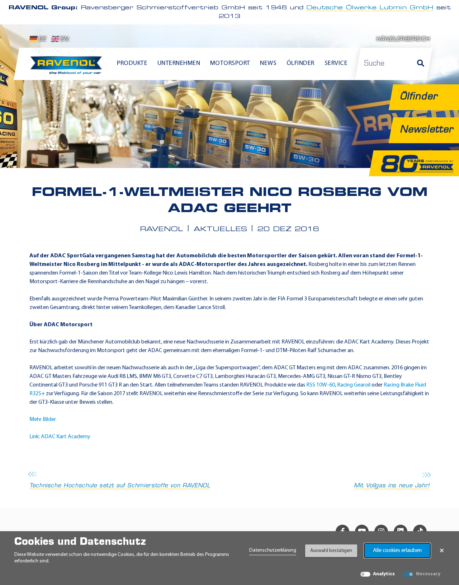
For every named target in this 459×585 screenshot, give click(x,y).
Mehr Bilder (42, 419)
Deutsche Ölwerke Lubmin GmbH (370, 8)
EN (64, 39)
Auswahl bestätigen (331, 550)
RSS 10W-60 (320, 385)
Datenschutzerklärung (272, 550)
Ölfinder (300, 63)
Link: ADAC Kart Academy (59, 437)
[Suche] (420, 64)
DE (42, 39)
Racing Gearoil (353, 385)
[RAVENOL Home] (68, 68)
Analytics (384, 574)
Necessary (428, 574)
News (268, 63)
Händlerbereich (403, 39)
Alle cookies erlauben (397, 550)
